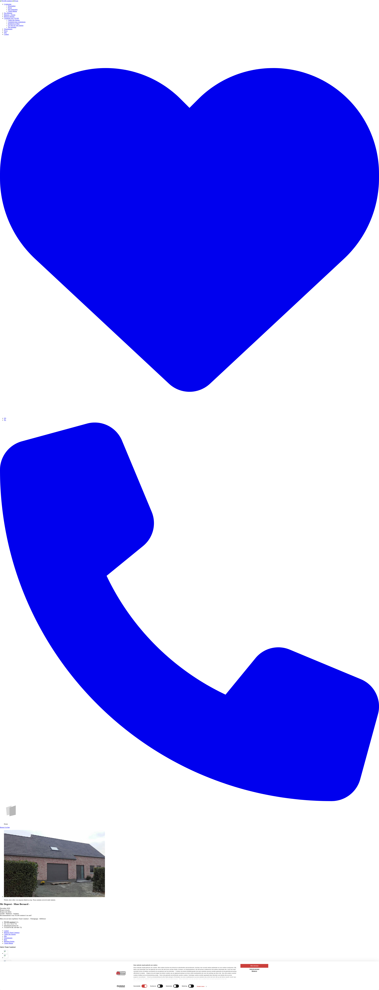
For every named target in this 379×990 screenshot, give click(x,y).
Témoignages (8, 29)
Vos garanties (12, 27)
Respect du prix (5, 910)
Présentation (11, 6)
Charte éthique (12, 11)
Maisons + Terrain (9, 15)
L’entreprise (7, 4)
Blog (5, 940)
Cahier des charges (14, 20)
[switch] (160, 986)
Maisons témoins (9, 16)
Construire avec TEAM (11, 18)
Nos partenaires (13, 9)
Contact (6, 34)
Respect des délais (5, 912)
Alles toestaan (254, 966)
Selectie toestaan (254, 969)
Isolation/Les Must (13, 24)
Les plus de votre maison (15, 25)
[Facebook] (6, 953)
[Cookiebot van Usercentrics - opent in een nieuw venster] (121, 986)
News (6, 31)
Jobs (5, 32)
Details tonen (200, 986)
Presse (10, 8)
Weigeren (254, 971)
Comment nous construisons (16, 22)
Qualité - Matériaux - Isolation (9, 913)
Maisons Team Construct (11, 932)
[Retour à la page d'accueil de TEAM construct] (9, 1)
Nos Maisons (8, 13)
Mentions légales (9, 941)
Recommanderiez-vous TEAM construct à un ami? (16, 915)
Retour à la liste (5, 827)
